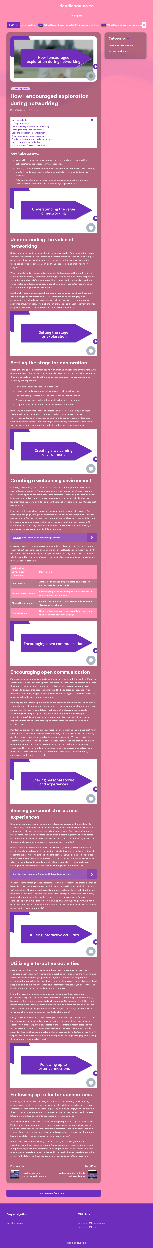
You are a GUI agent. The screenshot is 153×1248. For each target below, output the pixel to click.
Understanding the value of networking (30, 126)
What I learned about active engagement (95, 25)
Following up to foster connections (28, 145)
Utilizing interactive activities (26, 142)
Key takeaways (22, 123)
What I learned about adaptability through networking (38, 25)
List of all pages (14, 1223)
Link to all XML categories (91, 1223)
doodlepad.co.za (76, 5)
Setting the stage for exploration (28, 130)
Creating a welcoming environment (28, 133)
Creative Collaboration (121, 45)
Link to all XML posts (89, 1227)
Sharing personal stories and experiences (32, 139)
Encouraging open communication (28, 136)
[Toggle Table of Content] (91, 120)
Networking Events (20, 89)
